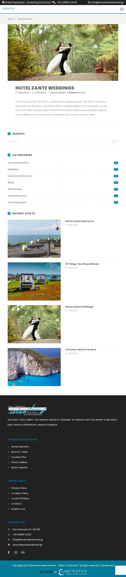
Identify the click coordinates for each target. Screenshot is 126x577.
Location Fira (18, 457)
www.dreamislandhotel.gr (27, 544)
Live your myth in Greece (80, 349)
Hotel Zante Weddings (44, 88)
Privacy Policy (19, 488)
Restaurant (58, 92)
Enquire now (18, 508)
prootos (24, 92)
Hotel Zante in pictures (79, 221)
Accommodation (62, 162)
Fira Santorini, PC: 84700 (26, 529)
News (62, 182)
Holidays (62, 169)
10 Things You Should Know (82, 264)
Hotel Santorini (20, 446)
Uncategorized (62, 202)
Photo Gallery (19, 462)
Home (10, 19)
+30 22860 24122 (66, 2)
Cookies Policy (19, 493)
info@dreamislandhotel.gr (108, 2)
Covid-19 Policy (20, 498)
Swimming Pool (76, 92)
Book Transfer (19, 467)
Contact (16, 503)
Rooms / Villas (19, 451)
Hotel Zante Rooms (62, 176)
